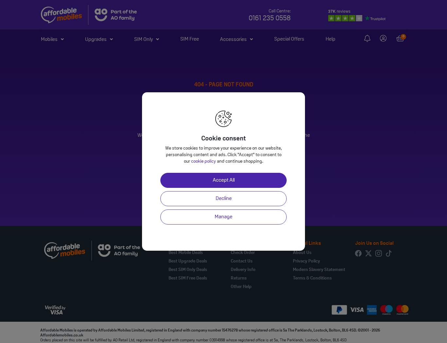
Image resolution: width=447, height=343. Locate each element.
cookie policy (203, 161)
